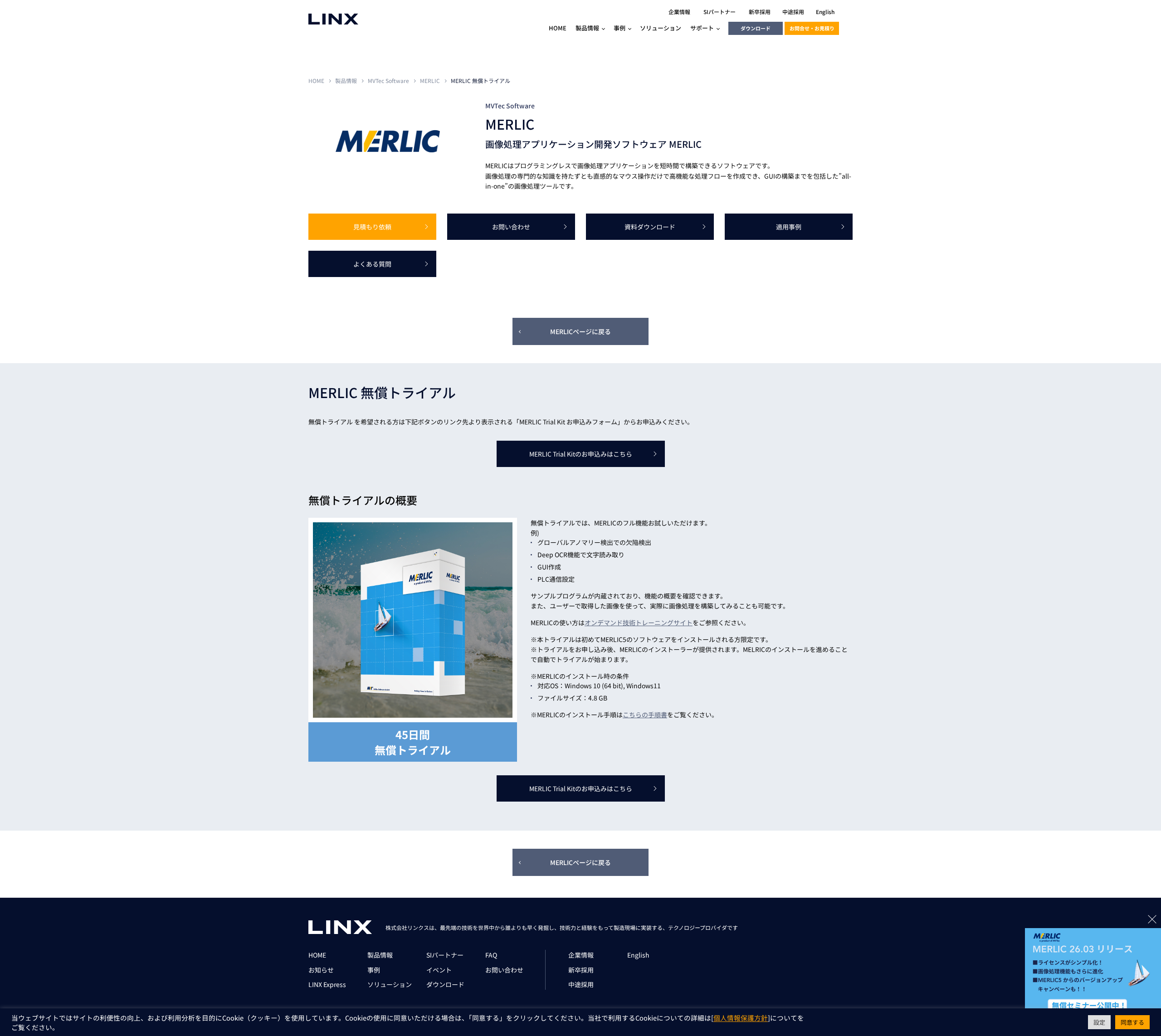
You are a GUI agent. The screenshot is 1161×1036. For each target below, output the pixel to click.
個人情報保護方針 (740, 1018)
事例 (373, 969)
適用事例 (788, 226)
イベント (439, 969)
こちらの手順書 (645, 714)
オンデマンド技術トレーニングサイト (639, 622)
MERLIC (430, 80)
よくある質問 (372, 263)
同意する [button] (1132, 1022)
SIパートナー (444, 954)
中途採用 (581, 984)
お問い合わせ (511, 226)
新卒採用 (581, 969)
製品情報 (346, 80)
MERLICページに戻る (580, 331)
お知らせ (321, 969)
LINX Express (327, 984)
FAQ (491, 954)
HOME (316, 80)
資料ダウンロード (649, 226)
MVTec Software (388, 80)
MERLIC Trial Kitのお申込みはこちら (580, 453)
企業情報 (581, 954)
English (638, 954)
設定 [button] (1099, 1022)
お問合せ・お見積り (812, 28)
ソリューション (389, 984)
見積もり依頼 (372, 226)
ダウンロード (756, 28)
